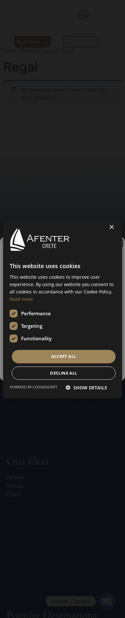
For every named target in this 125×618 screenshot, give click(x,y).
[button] (86, 388)
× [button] (111, 226)
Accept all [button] (63, 356)
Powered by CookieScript (33, 387)
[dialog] (62, 309)
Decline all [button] (63, 373)
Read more (21, 299)
